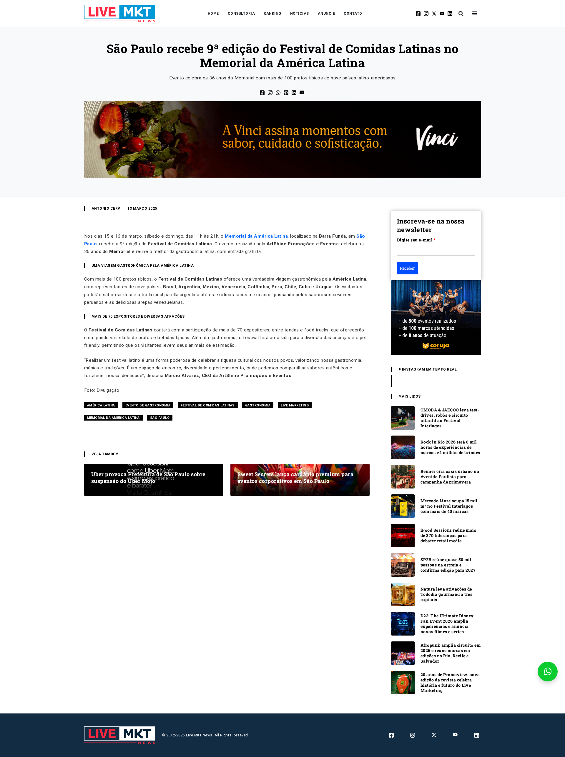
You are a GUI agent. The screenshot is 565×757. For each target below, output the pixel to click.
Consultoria (241, 13)
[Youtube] (442, 13)
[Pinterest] (286, 92)
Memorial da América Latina (256, 236)
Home (213, 13)
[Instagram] (427, 13)
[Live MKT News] (119, 13)
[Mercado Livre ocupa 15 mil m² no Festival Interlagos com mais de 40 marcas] (403, 505)
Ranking (272, 13)
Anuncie (326, 13)
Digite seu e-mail (416, 240)
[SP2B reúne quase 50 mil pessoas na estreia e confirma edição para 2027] (403, 564)
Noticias (299, 13)
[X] (434, 13)
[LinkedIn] (294, 92)
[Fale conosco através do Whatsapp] (548, 671)
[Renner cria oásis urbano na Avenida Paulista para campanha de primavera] (403, 476)
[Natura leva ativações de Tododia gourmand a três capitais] (403, 594)
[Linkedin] (450, 13)
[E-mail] (302, 92)
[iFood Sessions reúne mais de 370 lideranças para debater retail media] (403, 535)
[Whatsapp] (278, 92)
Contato (353, 13)
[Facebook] (419, 13)
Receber (407, 268)
